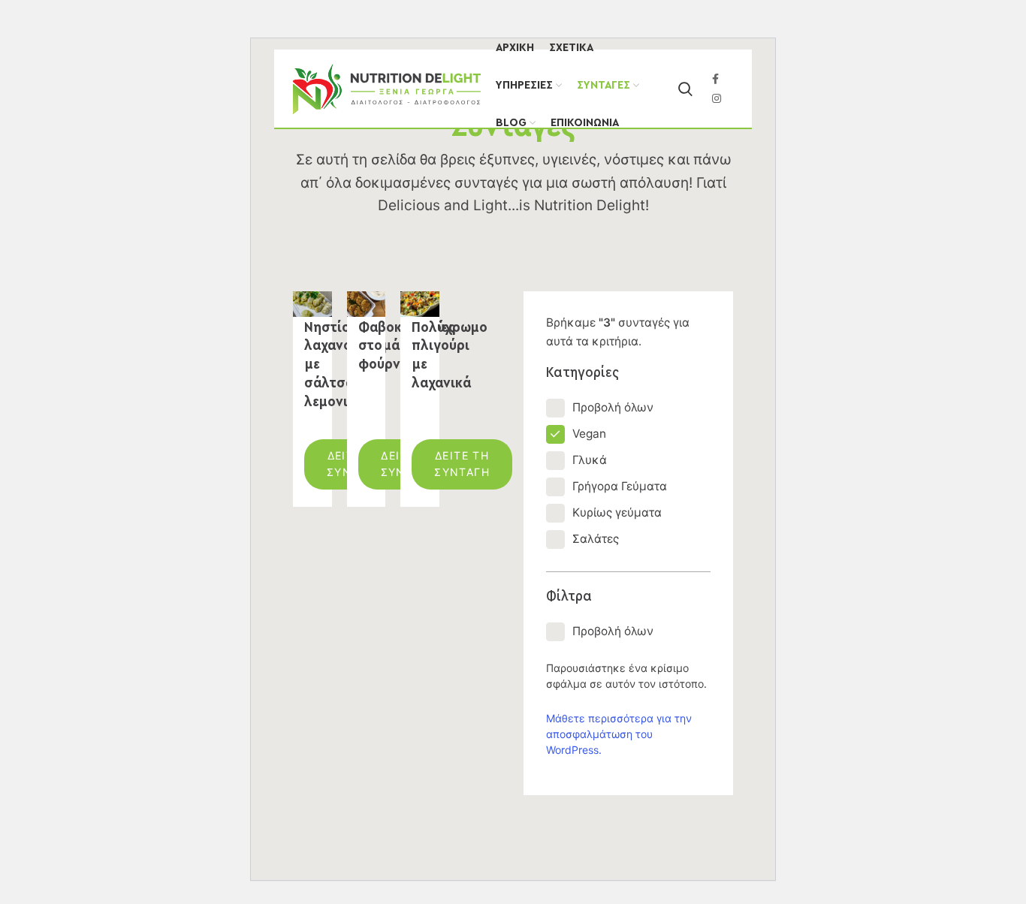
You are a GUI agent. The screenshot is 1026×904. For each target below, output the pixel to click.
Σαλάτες (595, 539)
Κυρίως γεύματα (617, 512)
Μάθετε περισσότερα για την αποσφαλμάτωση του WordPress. (619, 734)
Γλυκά (589, 460)
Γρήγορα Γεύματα (619, 486)
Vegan (589, 433)
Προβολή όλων (612, 407)
